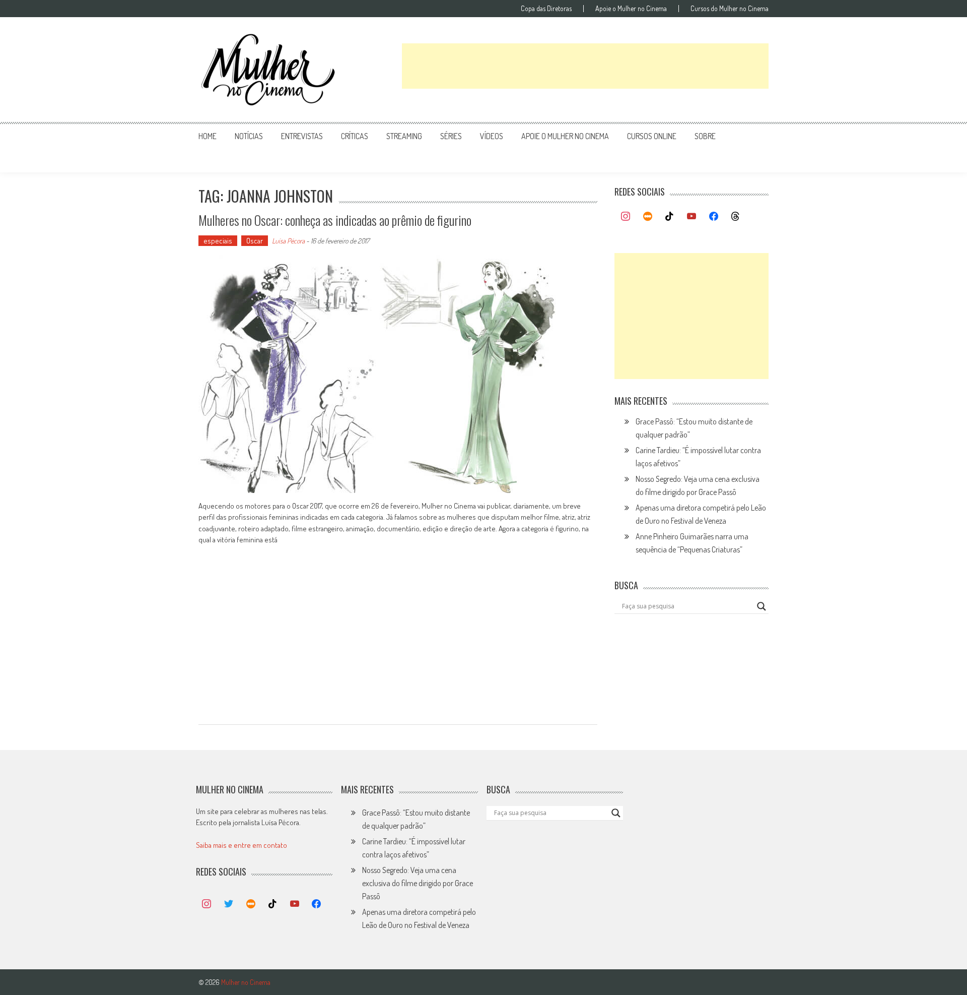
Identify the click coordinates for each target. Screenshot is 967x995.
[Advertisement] (585, 66)
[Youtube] (691, 217)
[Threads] (735, 217)
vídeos (491, 136)
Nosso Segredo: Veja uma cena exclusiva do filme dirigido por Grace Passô (417, 883)
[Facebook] (714, 217)
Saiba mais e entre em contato (241, 845)
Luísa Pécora (288, 240)
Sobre (705, 136)
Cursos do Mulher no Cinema (729, 8)
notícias (249, 136)
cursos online (651, 136)
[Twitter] (229, 904)
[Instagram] (625, 217)
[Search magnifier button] (761, 606)
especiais (217, 240)
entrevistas (302, 136)
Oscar (254, 240)
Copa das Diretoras (546, 8)
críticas (354, 136)
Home (207, 136)
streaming (404, 136)
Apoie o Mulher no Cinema (631, 8)
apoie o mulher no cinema (565, 136)
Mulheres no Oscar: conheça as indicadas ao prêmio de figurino (334, 220)
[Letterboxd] (648, 217)
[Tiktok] (670, 217)
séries (451, 136)
